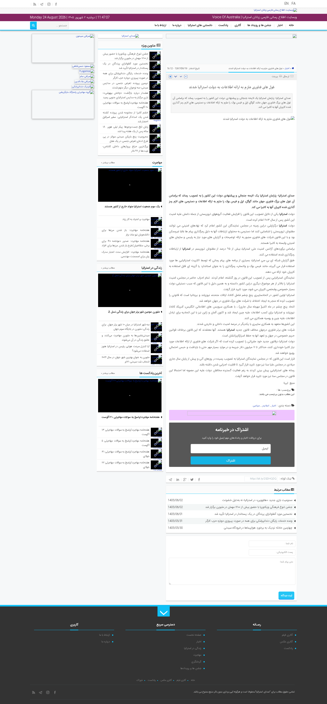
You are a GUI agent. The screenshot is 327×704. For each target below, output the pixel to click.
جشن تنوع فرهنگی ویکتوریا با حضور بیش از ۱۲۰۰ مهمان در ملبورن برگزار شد (248, 507)
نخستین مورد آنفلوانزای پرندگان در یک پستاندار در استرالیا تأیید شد (253, 514)
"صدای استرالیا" (262, 692)
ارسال (286, 76)
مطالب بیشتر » (108, 163)
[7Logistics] (86, 71)
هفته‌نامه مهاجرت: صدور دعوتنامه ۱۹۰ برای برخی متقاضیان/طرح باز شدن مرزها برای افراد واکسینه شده (125, 245)
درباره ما (176, 25)
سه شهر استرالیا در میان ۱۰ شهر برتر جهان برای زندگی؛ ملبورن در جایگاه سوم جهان (125, 326)
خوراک (139, 680)
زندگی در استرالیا (192, 648)
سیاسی (256, 406)
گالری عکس (286, 641)
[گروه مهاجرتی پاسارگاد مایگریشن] (63, 118)
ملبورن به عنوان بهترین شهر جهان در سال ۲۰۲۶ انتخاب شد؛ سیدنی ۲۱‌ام (125, 359)
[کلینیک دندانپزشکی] (83, 87)
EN (287, 3)
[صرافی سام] (87, 77)
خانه (291, 25)
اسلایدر (265, 406)
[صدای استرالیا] (275, 12)
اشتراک (230, 461)
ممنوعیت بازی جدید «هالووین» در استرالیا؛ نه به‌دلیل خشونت (257, 500)
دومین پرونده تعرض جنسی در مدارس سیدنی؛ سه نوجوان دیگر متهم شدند (125, 85)
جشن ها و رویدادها (190, 668)
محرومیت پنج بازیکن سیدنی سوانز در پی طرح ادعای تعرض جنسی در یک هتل (125, 138)
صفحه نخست (193, 635)
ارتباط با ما (160, 25)
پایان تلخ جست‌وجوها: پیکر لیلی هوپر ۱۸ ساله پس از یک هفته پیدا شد (125, 129)
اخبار (280, 25)
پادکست (223, 25)
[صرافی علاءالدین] (84, 82)
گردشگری (196, 661)
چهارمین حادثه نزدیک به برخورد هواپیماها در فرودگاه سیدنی (258, 527)
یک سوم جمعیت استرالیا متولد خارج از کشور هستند (132, 206)
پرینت (275, 76)
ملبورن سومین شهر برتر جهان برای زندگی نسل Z (134, 312)
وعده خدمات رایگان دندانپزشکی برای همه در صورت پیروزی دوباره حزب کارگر (249, 521)
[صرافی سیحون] (63, 62)
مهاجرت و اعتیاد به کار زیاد (135, 219)
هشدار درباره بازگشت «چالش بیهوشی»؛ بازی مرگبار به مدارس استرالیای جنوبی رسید (125, 95)
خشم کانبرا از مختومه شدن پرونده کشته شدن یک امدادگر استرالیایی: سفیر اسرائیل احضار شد (125, 117)
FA (293, 3)
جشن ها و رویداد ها (259, 25)
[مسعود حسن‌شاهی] (83, 66)
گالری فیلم (287, 635)
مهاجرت (197, 655)
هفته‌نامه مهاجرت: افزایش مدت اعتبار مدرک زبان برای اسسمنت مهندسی (125, 254)
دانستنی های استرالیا (200, 25)
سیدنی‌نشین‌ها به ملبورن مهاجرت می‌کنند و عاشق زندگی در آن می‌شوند (125, 337)
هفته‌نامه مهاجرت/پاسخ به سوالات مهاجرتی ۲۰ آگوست (131, 417)
